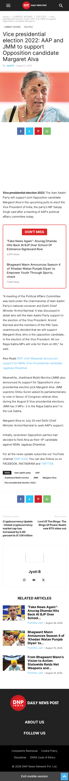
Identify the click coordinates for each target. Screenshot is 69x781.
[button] (8, 5)
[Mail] (34, 580)
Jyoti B (10, 65)
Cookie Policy (49, 750)
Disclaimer (20, 757)
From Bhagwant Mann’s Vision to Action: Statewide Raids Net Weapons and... (46, 662)
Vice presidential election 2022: (20, 482)
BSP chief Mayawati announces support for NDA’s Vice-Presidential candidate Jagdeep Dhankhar (32, 363)
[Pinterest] (38, 131)
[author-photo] (34, 566)
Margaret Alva (49, 477)
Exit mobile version (34, 776)
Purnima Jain (35, 622)
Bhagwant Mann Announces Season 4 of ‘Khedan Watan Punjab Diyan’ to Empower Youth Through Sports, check (33, 270)
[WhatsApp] (47, 131)
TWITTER (47, 463)
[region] (34, 165)
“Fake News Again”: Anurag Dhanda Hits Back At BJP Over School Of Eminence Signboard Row (32, 245)
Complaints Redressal (25, 750)
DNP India (20, 459)
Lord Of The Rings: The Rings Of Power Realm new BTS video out (52, 525)
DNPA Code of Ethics (42, 757)
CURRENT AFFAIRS (23, 16)
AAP (37, 472)
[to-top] (64, 775)
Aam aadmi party (22, 472)
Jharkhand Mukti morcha (16, 477)
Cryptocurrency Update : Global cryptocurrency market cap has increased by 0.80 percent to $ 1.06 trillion (18, 528)
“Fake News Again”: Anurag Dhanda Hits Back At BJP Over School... (43, 612)
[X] (29, 131)
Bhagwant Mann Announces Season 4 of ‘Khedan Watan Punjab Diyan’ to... (46, 637)
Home (6, 16)
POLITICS (41, 16)
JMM (35, 477)
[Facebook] (20, 131)
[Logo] (34, 711)
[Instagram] (24, 580)
